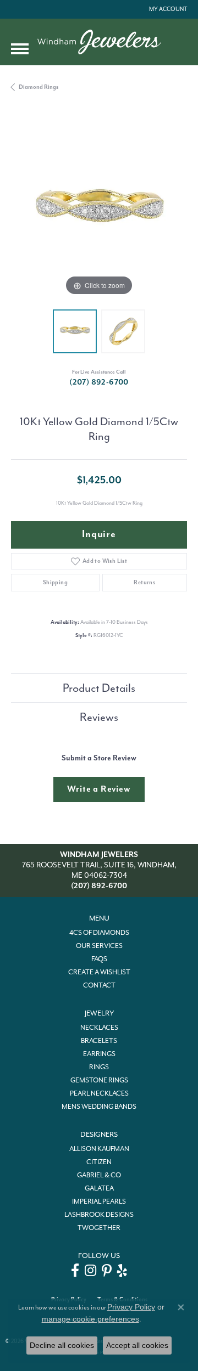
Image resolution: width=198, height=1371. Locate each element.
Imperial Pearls (99, 1201)
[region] (99, 210)
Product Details (99, 688)
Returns (144, 582)
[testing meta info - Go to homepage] (99, 42)
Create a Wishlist (99, 972)
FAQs (99, 959)
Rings (99, 1067)
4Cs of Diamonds (99, 932)
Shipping (55, 582)
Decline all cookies (62, 1345)
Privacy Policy (131, 1306)
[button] (167, 9)
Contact (99, 985)
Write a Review (98, 788)
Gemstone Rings (99, 1080)
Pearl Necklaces (99, 1093)
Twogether (99, 1227)
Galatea (99, 1188)
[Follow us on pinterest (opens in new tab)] (107, 1270)
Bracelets (99, 1040)
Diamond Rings (38, 87)
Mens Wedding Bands (99, 1106)
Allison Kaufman (99, 1148)
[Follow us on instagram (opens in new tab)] (90, 1270)
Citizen (99, 1162)
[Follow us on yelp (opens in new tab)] (122, 1270)
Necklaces (99, 1027)
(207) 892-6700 (99, 382)
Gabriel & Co (99, 1175)
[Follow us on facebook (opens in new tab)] (75, 1270)
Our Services (99, 945)
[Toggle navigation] (20, 48)
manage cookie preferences (90, 1318)
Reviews (99, 717)
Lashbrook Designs (99, 1214)
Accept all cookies (137, 1345)
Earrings (99, 1054)
